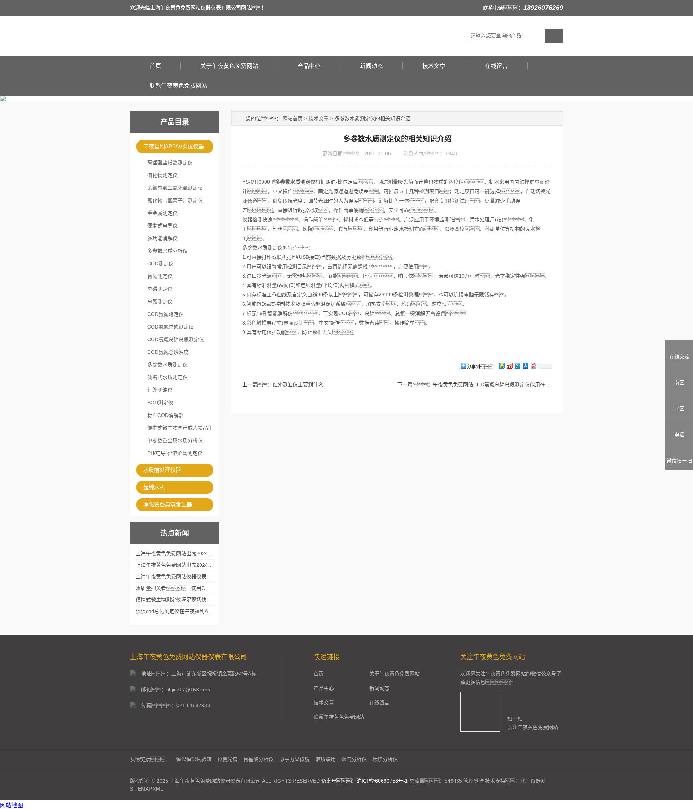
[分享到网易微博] (533, 365)
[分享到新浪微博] (509, 365)
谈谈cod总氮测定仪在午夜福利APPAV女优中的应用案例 (198, 611)
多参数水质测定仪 (167, 364)
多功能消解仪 (162, 238)
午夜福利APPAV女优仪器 (173, 146)
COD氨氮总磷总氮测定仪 (175, 339)
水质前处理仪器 (162, 470)
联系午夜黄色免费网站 (178, 86)
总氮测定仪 (160, 301)
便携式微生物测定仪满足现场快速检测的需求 (186, 600)
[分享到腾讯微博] (517, 365)
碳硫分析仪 (385, 759)
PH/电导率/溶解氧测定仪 (174, 453)
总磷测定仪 (160, 289)
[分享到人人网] (525, 365)
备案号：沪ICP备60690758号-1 (364, 781)
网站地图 (11, 805)
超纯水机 (154, 487)
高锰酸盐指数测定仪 (170, 162)
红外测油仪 (160, 390)
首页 (155, 66)
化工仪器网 (533, 781)
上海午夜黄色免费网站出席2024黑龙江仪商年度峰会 (194, 553)
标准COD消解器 (165, 415)
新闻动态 (371, 66)
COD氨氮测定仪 (165, 314)
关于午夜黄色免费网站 (229, 66)
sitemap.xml (146, 789)
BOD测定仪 (160, 402)
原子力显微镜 (294, 759)
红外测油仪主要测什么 (298, 384)
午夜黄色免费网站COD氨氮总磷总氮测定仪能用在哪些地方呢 (501, 384)
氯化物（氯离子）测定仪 (175, 200)
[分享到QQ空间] (501, 365)
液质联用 (325, 759)
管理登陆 (473, 781)
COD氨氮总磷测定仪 (170, 327)
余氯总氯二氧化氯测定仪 (175, 188)
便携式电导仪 (162, 226)
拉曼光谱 (227, 759)
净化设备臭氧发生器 (167, 504)
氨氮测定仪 (160, 276)
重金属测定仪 (162, 213)
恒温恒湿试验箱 (194, 759)
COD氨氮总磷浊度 (168, 352)
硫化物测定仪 (162, 175)
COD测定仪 (160, 263)
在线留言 (496, 66)
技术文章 (433, 66)
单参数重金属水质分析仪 (175, 440)
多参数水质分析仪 (167, 251)
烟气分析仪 (354, 759)
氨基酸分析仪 (258, 759)
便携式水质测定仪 (167, 377)
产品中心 (309, 66)
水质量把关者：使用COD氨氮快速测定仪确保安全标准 (207, 588)
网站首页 (293, 118)
